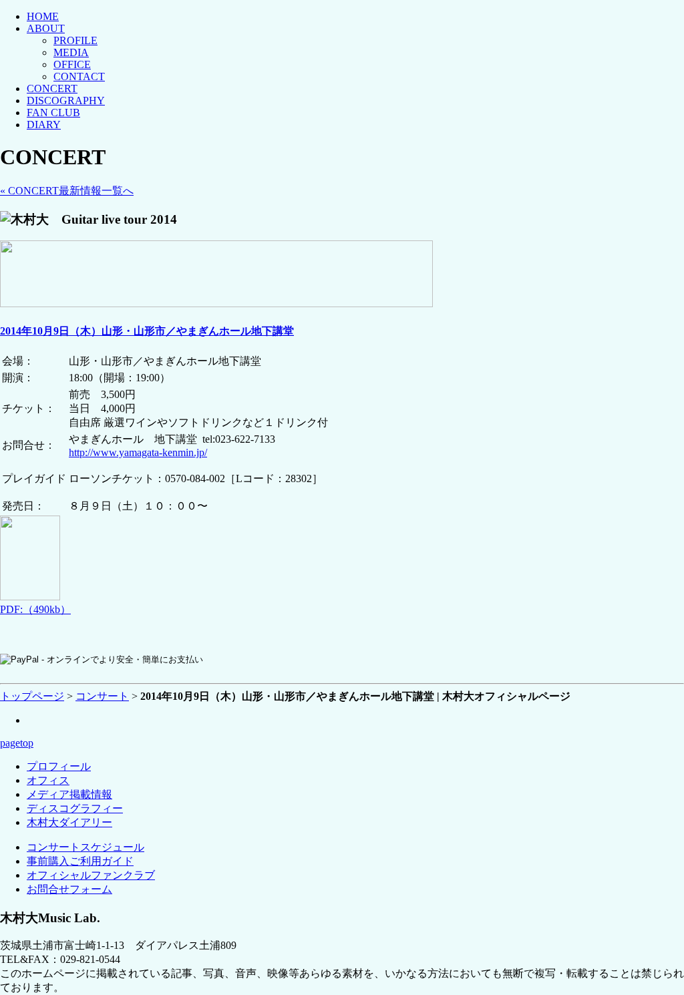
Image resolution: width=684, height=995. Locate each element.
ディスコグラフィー (75, 808)
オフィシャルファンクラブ (91, 875)
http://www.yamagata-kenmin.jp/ (138, 452)
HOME (43, 16)
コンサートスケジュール (85, 847)
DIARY (44, 124)
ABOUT (46, 28)
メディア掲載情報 (69, 794)
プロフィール (59, 766)
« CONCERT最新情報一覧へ (67, 190)
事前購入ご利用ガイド (80, 861)
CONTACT (79, 76)
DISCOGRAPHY (66, 100)
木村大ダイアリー (69, 822)
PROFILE (75, 40)
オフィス (48, 780)
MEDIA (71, 52)
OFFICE (72, 64)
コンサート (102, 696)
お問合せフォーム (69, 889)
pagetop (16, 743)
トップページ (32, 696)
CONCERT (52, 88)
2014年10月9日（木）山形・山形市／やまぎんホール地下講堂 (147, 331)
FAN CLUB (53, 112)
